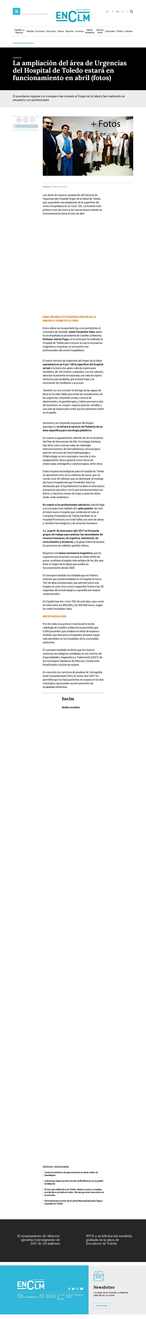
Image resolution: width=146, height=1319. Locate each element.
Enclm (55, 186)
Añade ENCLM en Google (26, 126)
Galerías (128, 31)
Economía (40, 31)
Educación (51, 31)
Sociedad (27, 43)
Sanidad (30, 31)
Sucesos (79, 31)
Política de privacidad (51, 1296)
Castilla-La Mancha (19, 31)
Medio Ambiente (89, 31)
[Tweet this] (26, 120)
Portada (17, 43)
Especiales (110, 31)
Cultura (60, 31)
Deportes (69, 31)
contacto (78, 1295)
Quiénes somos (69, 1296)
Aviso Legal (41, 1296)
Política (120, 31)
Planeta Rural (100, 31)
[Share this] (19, 120)
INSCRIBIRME (102, 1306)
